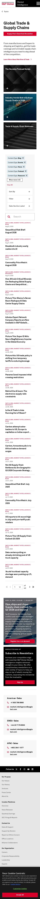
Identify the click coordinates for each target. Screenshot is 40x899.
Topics (6, 11)
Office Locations (7, 839)
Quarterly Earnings (8, 814)
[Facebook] (20, 769)
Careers (4, 852)
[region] (20, 883)
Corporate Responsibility (10, 856)
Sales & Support (7, 827)
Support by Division (8, 831)
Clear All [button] (10, 185)
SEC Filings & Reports (9, 817)
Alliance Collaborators (10, 843)
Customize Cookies (20, 889)
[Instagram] (24, 769)
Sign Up (20, 682)
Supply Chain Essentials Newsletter (20, 34)
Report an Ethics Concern (11, 835)
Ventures (5, 788)
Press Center (6, 792)
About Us (5, 796)
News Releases (7, 810)
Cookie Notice (15, 884)
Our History (6, 785)
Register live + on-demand (20, 641)
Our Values (5, 781)
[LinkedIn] (32, 769)
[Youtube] (28, 769)
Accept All (20, 895)
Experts (4, 864)
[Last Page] (33, 587)
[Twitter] (16, 769)
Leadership (6, 860)
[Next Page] (29, 587)
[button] (23, 158)
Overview (5, 806)
